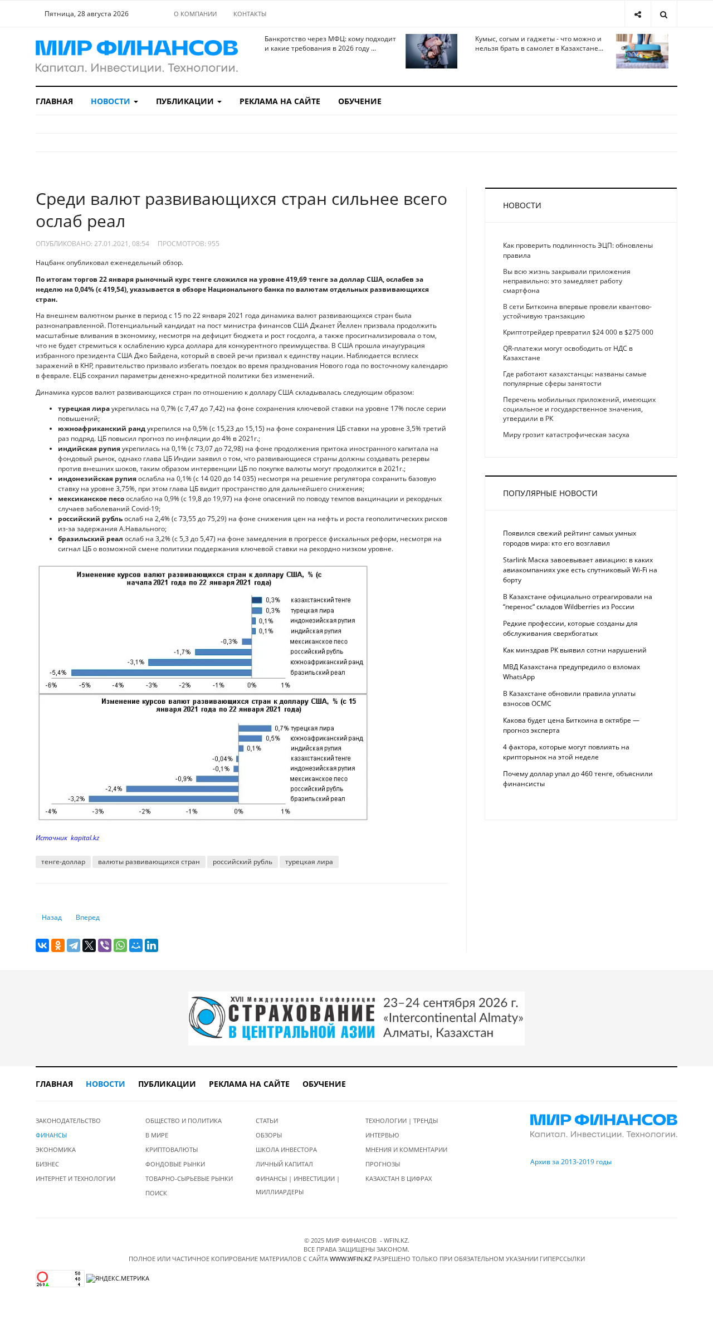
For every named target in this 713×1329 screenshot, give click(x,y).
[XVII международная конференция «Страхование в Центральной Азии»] (356, 1017)
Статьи (267, 1120)
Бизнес (47, 1164)
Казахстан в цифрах (398, 1178)
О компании (195, 13)
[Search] (664, 14)
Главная (54, 101)
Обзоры (269, 1135)
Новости (112, 101)
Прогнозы (382, 1164)
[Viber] (104, 945)
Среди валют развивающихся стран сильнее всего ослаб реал (241, 209)
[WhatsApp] (120, 945)
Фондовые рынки (175, 1164)
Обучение (360, 101)
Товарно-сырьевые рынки (189, 1178)
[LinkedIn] (151, 945)
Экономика (56, 1149)
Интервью (382, 1135)
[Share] (637, 14)
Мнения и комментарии (406, 1149)
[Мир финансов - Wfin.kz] (137, 56)
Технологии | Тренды (401, 1120)
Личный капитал (284, 1164)
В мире (156, 1135)
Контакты (249, 13)
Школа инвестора (286, 1149)
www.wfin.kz (351, 1258)
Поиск (156, 1193)
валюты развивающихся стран (149, 861)
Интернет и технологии (75, 1178)
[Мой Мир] (136, 945)
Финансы (51, 1135)
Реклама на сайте (280, 101)
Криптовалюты (171, 1149)
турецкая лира (309, 861)
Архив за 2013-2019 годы (571, 1161)
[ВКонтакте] (42, 945)
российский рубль (242, 861)
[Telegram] (73, 945)
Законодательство (68, 1120)
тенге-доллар (63, 861)
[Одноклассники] (58, 945)
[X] (89, 945)
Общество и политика (183, 1120)
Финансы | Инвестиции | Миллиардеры (298, 1185)
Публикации (186, 101)
